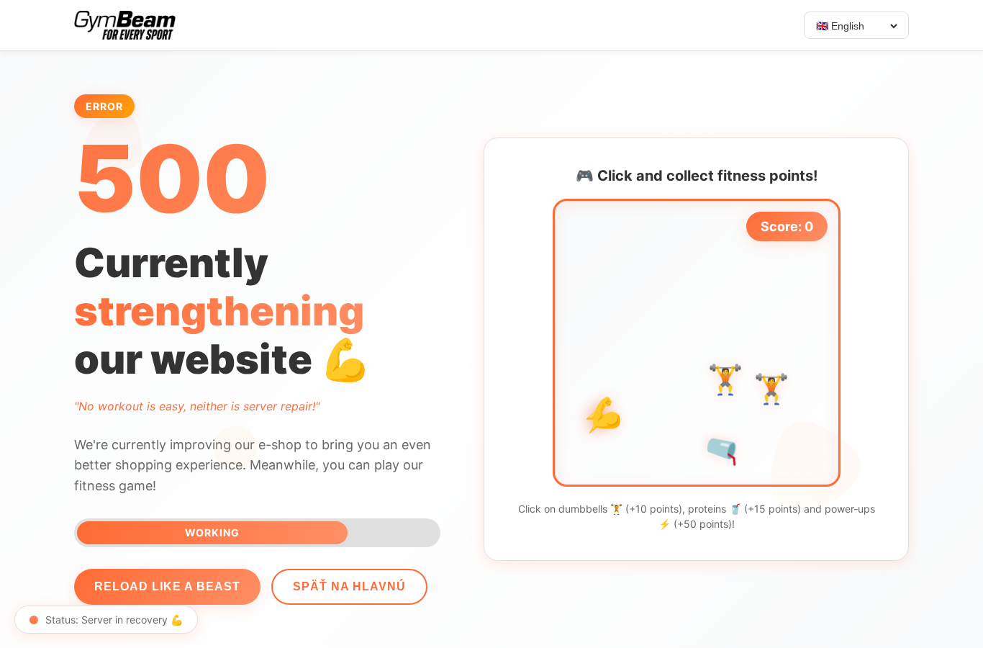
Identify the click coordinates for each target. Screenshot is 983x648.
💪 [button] (607, 413)
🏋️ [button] (771, 390)
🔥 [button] (582, 363)
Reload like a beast (167, 586)
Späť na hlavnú (349, 586)
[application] (697, 343)
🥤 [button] (723, 449)
